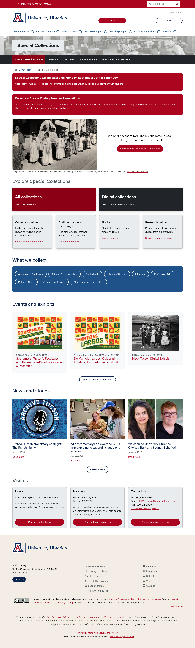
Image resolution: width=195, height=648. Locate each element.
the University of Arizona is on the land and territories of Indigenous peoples (86, 617)
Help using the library (96, 571)
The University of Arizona (122, 636)
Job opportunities (94, 585)
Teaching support (118, 32)
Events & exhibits (88, 59)
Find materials (21, 32)
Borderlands (92, 274)
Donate (169, 20)
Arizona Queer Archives (64, 274)
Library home (26, 69)
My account (174, 12)
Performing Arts (162, 274)
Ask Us (112, 20)
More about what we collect (89, 282)
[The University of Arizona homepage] (33, 4)
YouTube (150, 585)
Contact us (138, 491)
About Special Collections (116, 59)
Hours (19, 491)
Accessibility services (96, 581)
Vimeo (149, 581)
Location (79, 491)
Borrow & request (45, 32)
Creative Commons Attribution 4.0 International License (135, 599)
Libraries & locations (145, 32)
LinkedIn (150, 576)
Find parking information (97, 522)
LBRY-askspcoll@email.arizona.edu (156, 501)
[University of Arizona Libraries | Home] (39, 18)
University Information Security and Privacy (97, 633)
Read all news (97, 469)
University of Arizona (54, 282)
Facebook (151, 566)
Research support (93, 32)
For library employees (96, 590)
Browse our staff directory (155, 522)
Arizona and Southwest (30, 274)
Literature (140, 274)
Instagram (151, 571)
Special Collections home (29, 59)
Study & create (69, 32)
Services (69, 59)
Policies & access (94, 576)
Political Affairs (26, 282)
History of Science (117, 274)
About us (167, 32)
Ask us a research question (145, 508)
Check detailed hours (39, 522)
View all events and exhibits (98, 379)
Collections (54, 59)
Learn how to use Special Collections (140, 148)
